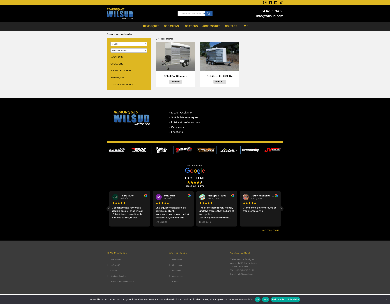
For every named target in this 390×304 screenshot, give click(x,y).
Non (266, 299)
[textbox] (129, 44)
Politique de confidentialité (122, 282)
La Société (115, 265)
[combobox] (128, 44)
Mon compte (115, 260)
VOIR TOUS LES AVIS (270, 230)
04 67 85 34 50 (272, 11)
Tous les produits (121, 84)
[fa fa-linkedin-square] (275, 2)
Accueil (110, 34)
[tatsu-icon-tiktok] (281, 2)
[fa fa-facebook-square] (270, 2)
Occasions (171, 26)
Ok (257, 299)
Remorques (151, 26)
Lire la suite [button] (161, 222)
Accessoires (211, 26)
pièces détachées (120, 70)
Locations (190, 26)
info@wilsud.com (269, 16)
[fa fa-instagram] (264, 2)
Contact (231, 26)
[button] (281, 209)
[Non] (386, 299)
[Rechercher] (209, 13)
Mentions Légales (118, 276)
